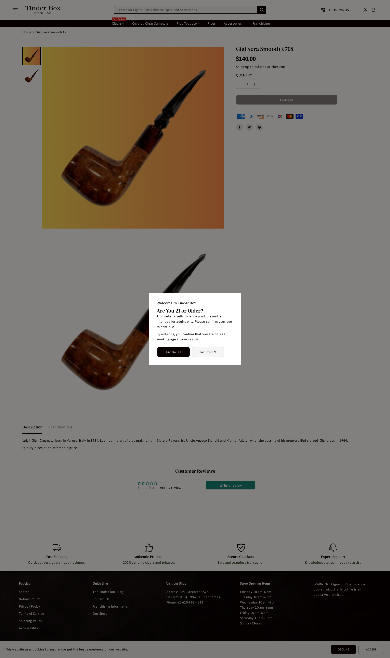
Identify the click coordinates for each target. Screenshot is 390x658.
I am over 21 (173, 352)
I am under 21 (208, 352)
